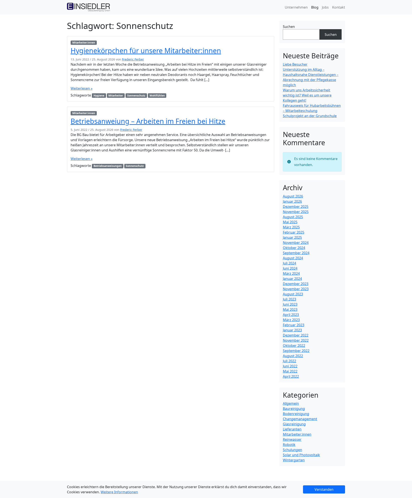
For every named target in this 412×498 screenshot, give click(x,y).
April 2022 (291, 376)
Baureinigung (294, 408)
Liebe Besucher (295, 64)
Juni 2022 (290, 366)
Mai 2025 (290, 222)
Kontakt (338, 7)
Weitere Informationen (119, 492)
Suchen (289, 26)
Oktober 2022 (294, 345)
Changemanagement (300, 419)
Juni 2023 (290, 304)
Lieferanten (292, 429)
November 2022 (296, 340)
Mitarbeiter (115, 95)
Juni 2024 (290, 268)
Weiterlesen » (81, 88)
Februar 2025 (293, 232)
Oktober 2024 (294, 247)
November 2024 (296, 242)
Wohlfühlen (157, 95)
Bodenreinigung (296, 413)
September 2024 (296, 253)
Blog (314, 7)
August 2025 (293, 216)
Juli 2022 (289, 361)
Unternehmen (296, 7)
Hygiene (99, 95)
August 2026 (293, 196)
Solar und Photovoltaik (301, 455)
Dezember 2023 (295, 283)
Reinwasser (292, 439)
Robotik (289, 444)
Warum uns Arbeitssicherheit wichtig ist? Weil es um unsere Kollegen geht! (307, 95)
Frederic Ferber (133, 59)
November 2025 (296, 211)
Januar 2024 (292, 278)
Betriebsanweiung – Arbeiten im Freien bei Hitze (148, 121)
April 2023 (291, 314)
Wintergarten (294, 460)
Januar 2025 (292, 237)
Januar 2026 (292, 201)
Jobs (325, 7)
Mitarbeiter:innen (83, 42)
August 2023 (293, 294)
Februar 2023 (293, 325)
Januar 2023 (292, 330)
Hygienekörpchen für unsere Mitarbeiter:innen (146, 50)
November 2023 (296, 289)
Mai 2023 (290, 309)
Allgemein (291, 403)
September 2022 (296, 350)
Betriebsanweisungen (108, 166)
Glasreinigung (294, 424)
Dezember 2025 (295, 206)
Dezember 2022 (295, 335)
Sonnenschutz (136, 95)
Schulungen (292, 449)
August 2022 (293, 355)
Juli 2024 (289, 263)
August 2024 (293, 258)
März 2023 (291, 319)
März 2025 (291, 227)
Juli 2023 (289, 299)
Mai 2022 (290, 371)
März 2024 (291, 273)
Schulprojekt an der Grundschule (310, 115)
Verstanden (324, 489)
